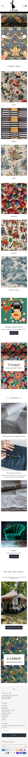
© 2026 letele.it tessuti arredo (8, 741)
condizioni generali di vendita (8, 710)
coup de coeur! (14, 556)
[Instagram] (14, 689)
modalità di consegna (6, 713)
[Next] (24, 36)
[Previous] (3, 36)
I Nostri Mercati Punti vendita (14, 627)
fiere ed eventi (5, 708)
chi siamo (4, 719)
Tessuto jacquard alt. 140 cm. (14, 662)
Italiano (5, 746)
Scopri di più (14, 332)
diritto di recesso (5, 714)
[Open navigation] (2, 6)
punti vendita (4, 707)
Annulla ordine (5, 716)
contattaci (4, 718)
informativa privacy (6, 711)
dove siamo (4, 705)
